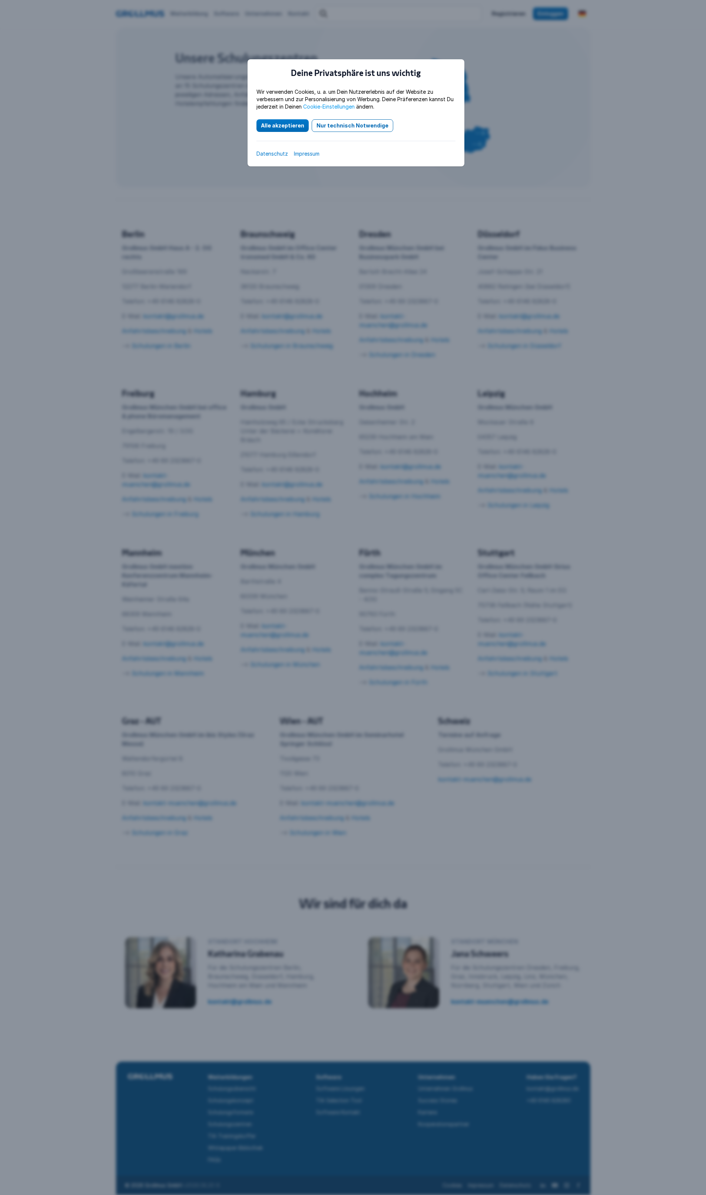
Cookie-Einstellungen (329, 106)
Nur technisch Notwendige (352, 125)
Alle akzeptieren (282, 125)
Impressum (306, 153)
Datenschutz (272, 153)
